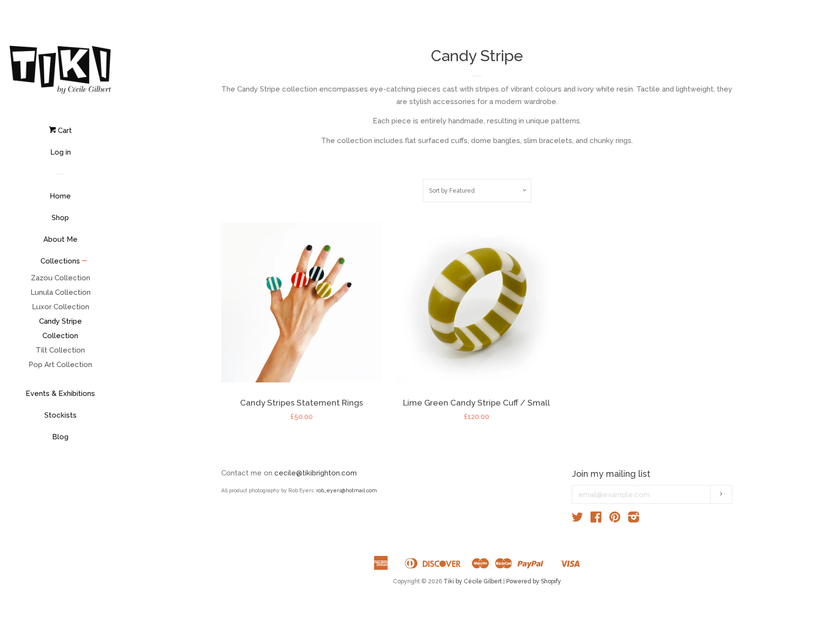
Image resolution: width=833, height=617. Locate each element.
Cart (64, 130)
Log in (60, 152)
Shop (60, 217)
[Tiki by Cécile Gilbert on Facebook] (596, 519)
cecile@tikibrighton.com (315, 473)
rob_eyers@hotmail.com (346, 490)
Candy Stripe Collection (60, 328)
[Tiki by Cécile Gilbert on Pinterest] (615, 519)
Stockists (60, 415)
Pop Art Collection (60, 364)
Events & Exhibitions (60, 393)
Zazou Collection (60, 278)
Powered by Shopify (533, 581)
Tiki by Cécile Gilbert (472, 581)
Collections (60, 261)
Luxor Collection (60, 306)
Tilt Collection (60, 350)
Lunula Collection (60, 292)
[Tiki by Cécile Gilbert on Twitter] (577, 519)
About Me (60, 239)
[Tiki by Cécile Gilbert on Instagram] (634, 519)
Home (60, 196)
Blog (60, 437)
